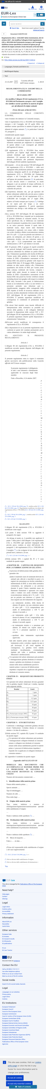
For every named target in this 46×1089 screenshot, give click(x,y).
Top (6, 866)
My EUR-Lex (32, 9)
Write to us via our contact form (12, 974)
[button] (23, 1087)
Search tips (15, 28)
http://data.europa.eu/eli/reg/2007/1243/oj (20, 60)
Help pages (5, 894)
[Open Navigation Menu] (4, 24)
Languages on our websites (11, 992)
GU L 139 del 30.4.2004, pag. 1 (16, 514)
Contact (4, 896)
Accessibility (6, 911)
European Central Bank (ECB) (11, 1018)
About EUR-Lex (7, 921)
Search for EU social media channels (13, 984)
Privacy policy (6, 994)
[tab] (23, 66)
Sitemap (4, 899)
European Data (7, 934)
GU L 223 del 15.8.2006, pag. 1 (16, 519)
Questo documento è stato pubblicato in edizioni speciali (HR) (23, 54)
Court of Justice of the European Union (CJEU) (16, 1016)
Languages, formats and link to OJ (17, 67)
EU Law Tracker (7, 950)
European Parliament (8, 1007)
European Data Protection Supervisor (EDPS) (16, 1035)
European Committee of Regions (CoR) (14, 1028)
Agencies (5, 1044)
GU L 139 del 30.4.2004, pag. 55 (18, 506)
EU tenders (5, 936)
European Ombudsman (9, 1032)
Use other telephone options (11, 971)
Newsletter (5, 924)
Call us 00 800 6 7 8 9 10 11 (10, 969)
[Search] (42, 24)
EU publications (7, 943)
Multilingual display (12, 71)
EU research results (8, 939)
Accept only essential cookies (19, 1084)
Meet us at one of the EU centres (12, 976)
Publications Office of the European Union (15, 1042)
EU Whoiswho (6, 941)
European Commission (9, 1014)
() (25, 129)
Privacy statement (8, 913)
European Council (7, 1009)
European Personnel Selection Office (13, 1039)
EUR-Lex (8, 13)
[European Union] (7, 957)
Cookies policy (6, 909)
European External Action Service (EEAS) (15, 1023)
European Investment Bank (10, 1030)
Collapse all (40, 63)
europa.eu (17, 961)
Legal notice (6, 907)
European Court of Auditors (10, 1021)
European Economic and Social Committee (15, 1025)
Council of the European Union (11, 1011)
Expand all (31, 63)
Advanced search (38, 30)
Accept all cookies (15, 1078)
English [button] (41, 9)
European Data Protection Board (12, 1037)
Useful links (6, 926)
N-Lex (4, 948)
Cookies (4, 999)
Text (6, 76)
